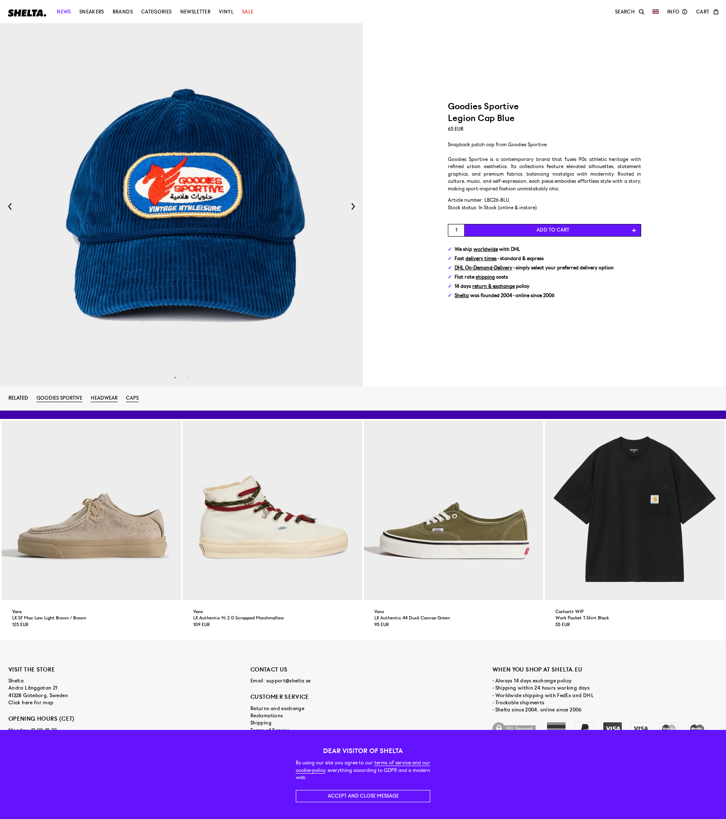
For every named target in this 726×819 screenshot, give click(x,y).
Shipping (260, 723)
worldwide (485, 249)
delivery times (481, 258)
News (64, 12)
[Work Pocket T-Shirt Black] (634, 510)
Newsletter (195, 12)
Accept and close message (363, 796)
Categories (156, 12)
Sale (247, 12)
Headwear (104, 398)
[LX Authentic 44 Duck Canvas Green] (453, 510)
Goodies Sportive (59, 398)
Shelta (462, 295)
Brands (123, 12)
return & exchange (493, 286)
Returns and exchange (277, 708)
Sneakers (91, 12)
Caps (132, 398)
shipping (485, 277)
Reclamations (266, 716)
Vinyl (226, 12)
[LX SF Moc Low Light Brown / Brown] (91, 510)
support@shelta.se (288, 681)
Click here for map (30, 703)
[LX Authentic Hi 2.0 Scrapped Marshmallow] (272, 510)
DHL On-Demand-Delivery (483, 268)
